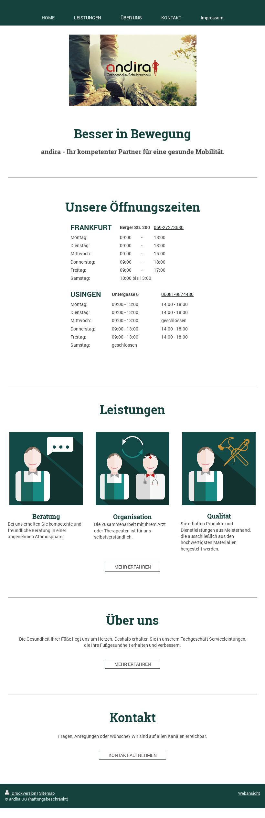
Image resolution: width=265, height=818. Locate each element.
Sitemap (47, 793)
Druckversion (24, 793)
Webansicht (249, 793)
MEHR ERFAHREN (132, 567)
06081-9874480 (177, 294)
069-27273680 (169, 227)
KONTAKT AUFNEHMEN (133, 755)
